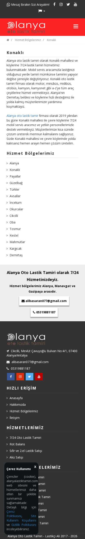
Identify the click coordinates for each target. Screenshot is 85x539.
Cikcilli (14, 216)
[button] (42, 11)
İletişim (15, 418)
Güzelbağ (16, 183)
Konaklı (51, 40)
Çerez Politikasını (14, 513)
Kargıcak (16, 248)
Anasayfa (16, 398)
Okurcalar (16, 209)
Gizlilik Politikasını (23, 525)
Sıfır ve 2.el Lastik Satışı (26, 451)
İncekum (16, 202)
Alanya (14, 163)
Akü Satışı (16, 457)
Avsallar (15, 196)
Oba (12, 222)
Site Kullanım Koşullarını (21, 518)
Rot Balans (17, 444)
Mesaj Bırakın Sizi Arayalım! (29, 4)
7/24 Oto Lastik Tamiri (25, 437)
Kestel (14, 235)
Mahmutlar (17, 242)
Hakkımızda (18, 404)
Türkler (14, 189)
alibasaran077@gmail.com (46, 301)
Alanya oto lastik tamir (22, 116)
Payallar (15, 176)
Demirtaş (16, 255)
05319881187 (45, 312)
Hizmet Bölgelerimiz (28, 40)
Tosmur (15, 229)
